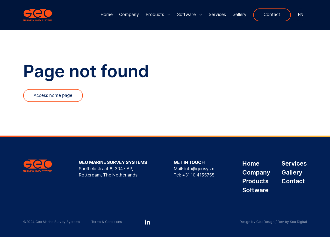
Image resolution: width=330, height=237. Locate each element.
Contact (272, 15)
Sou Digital (298, 222)
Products (155, 15)
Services (217, 15)
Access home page (53, 95)
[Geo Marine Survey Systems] (37, 15)
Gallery (239, 15)
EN (300, 15)
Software (187, 15)
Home (106, 15)
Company (129, 15)
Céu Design (265, 222)
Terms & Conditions (106, 222)
